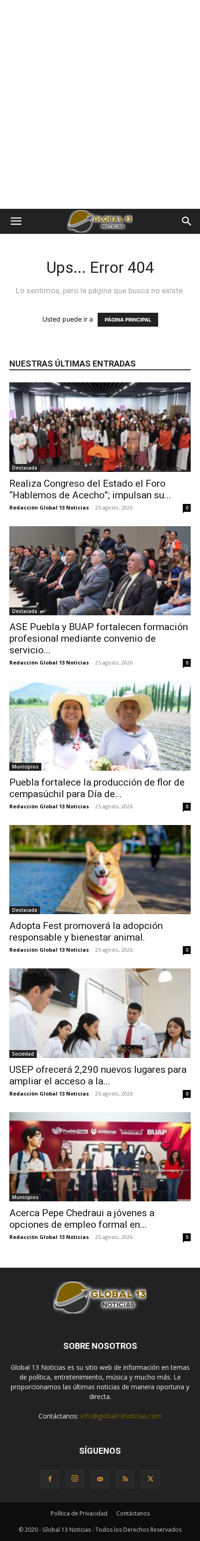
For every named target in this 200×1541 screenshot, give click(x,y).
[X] (150, 1479)
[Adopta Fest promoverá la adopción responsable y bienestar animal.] (100, 870)
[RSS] (125, 1479)
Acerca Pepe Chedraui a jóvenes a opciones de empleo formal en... (81, 1218)
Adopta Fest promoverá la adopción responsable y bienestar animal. (86, 931)
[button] (16, 221)
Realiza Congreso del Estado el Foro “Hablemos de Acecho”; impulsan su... (90, 489)
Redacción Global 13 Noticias (49, 507)
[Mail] (100, 1479)
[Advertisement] (100, 104)
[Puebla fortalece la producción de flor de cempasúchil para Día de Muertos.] (100, 726)
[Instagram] (75, 1479)
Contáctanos (133, 1513)
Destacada (24, 467)
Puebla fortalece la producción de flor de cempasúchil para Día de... (97, 788)
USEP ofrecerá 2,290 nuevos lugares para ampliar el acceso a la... (98, 1075)
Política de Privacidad (79, 1513)
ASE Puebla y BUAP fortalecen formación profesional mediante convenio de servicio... (98, 638)
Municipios (25, 766)
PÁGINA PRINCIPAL (128, 319)
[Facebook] (49, 1479)
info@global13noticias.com (121, 1416)
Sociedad (23, 1054)
